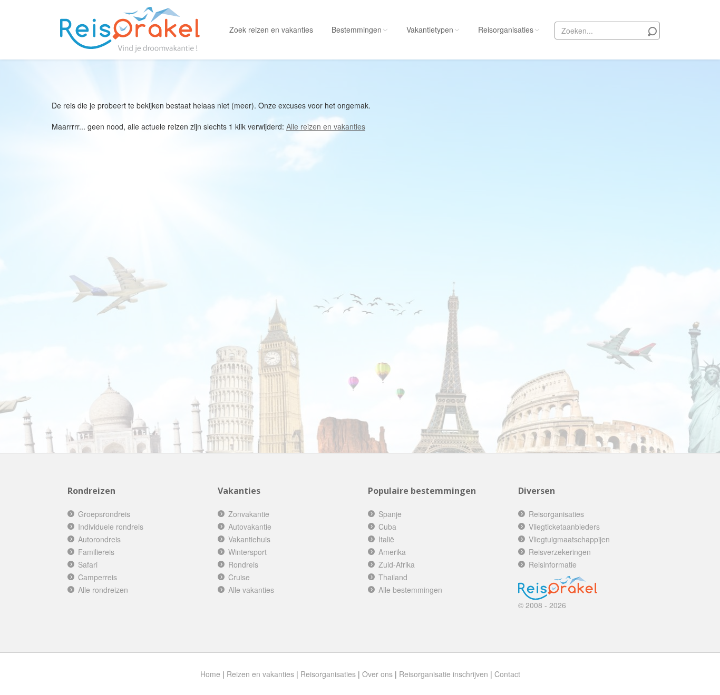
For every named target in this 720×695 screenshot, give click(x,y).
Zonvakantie (248, 514)
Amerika (392, 552)
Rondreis (243, 564)
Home (210, 674)
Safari (88, 564)
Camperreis (97, 577)
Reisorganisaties (505, 29)
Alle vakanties (251, 589)
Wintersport (247, 552)
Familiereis (96, 552)
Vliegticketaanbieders (564, 526)
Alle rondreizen (103, 589)
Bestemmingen (357, 29)
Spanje (390, 514)
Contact (507, 674)
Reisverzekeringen (560, 552)
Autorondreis (99, 539)
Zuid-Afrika (396, 564)
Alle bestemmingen (410, 589)
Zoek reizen (271, 29)
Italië (386, 539)
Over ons (377, 674)
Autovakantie (249, 526)
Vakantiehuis (249, 539)
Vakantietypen (429, 29)
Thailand (392, 577)
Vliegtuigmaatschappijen (569, 539)
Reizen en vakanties (260, 674)
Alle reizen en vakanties (325, 126)
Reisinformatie (553, 564)
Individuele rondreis (110, 526)
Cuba (387, 526)
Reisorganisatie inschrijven (443, 674)
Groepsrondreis (104, 514)
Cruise (239, 577)
